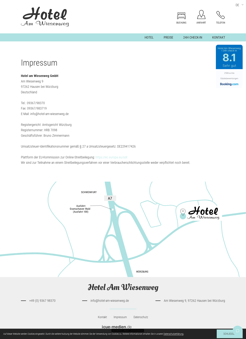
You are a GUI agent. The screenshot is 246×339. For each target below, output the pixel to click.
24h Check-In (192, 37)
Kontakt (218, 37)
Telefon (220, 22)
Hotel (149, 37)
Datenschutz (141, 317)
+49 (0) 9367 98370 (42, 301)
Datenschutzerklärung (173, 333)
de (237, 5)
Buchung (181, 22)
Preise (168, 37)
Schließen (229, 333)
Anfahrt (201, 22)
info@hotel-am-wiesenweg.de (110, 301)
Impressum (120, 317)
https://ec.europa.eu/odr (112, 157)
